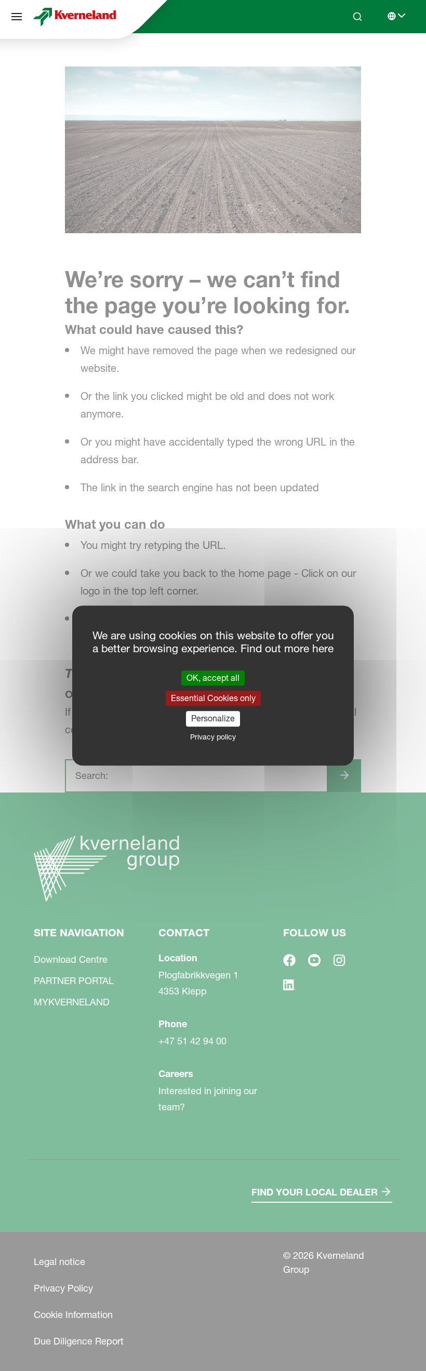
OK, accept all (213, 678)
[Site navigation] (16, 16)
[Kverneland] (74, 16)
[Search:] (350, 56)
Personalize (213, 719)
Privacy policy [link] (213, 737)
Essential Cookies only (213, 698)
